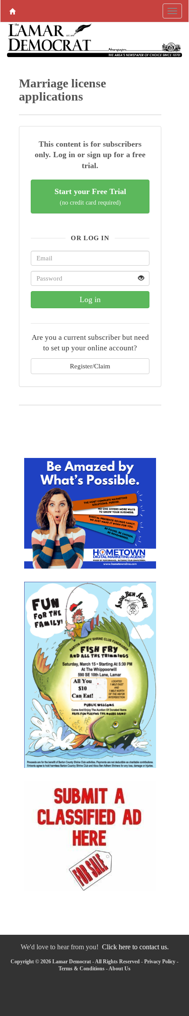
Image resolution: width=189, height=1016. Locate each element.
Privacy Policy (159, 961)
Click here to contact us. (135, 947)
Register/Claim (90, 366)
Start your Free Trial (90, 196)
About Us (120, 969)
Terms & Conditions (81, 969)
